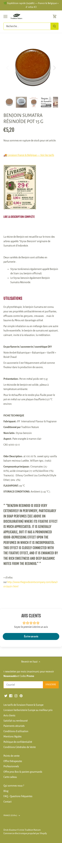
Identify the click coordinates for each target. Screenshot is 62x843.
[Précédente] (7, 67)
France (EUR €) (10, 815)
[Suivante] (54, 67)
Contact (7, 801)
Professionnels (11, 766)
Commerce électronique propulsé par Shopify (25, 833)
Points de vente (11, 755)
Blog (5, 791)
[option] (31, 67)
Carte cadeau (10, 777)
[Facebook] (10, 695)
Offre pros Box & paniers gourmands (22, 771)
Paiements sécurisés (14, 726)
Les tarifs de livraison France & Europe (23, 705)
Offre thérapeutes (12, 761)
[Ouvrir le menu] (5, 16)
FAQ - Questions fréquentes (17, 796)
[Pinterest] (21, 695)
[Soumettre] (54, 26)
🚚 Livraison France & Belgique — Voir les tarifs (28, 155)
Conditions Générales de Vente (19, 747)
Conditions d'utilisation (15, 731)
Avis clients (9, 715)
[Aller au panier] (55, 16)
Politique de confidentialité (17, 742)
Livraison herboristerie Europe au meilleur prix (28, 710)
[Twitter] (5, 695)
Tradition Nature (33, 830)
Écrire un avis (31, 636)
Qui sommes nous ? (13, 785)
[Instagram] (15, 695)
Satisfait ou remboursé (15, 720)
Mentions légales (12, 736)
